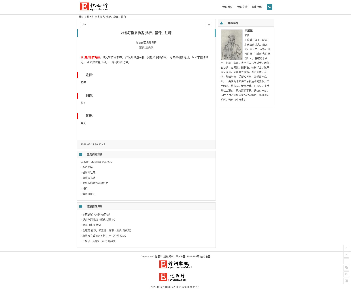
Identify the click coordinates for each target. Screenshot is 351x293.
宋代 (142, 47)
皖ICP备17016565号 (187, 256)
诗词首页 (227, 6)
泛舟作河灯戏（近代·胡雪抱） (99, 219)
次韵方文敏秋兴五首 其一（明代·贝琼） (105, 235)
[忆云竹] (99, 9)
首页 (81, 16)
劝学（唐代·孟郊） (93, 224)
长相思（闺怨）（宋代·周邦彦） (100, 241)
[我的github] (346, 274)
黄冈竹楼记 (88, 193)
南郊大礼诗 (88, 177)
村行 (85, 188)
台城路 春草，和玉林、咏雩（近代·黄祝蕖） (107, 230)
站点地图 (205, 256)
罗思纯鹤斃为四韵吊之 (95, 183)
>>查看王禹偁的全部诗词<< (96, 162)
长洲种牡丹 (88, 172)
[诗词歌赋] (175, 268)
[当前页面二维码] (346, 281)
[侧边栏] (209, 24)
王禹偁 (149, 47)
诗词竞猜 (242, 6)
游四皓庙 (87, 167)
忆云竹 (159, 256)
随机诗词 (257, 6)
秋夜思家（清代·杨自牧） (97, 214)
